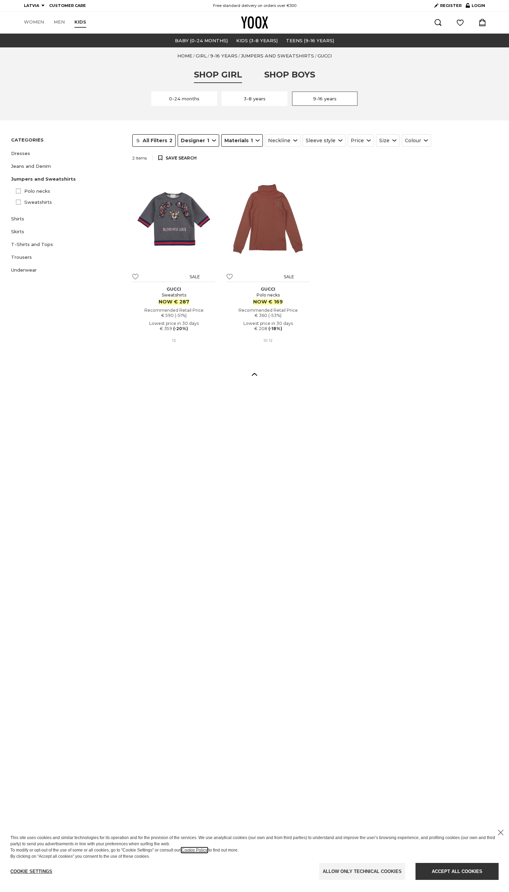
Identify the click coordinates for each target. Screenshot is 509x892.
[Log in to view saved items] (460, 22)
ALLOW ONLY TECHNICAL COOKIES (362, 871)
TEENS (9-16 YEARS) (310, 40)
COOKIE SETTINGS (31, 871)
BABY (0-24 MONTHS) (201, 40)
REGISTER (451, 5)
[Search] (438, 22)
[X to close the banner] (500, 832)
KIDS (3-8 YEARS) (257, 40)
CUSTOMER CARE (67, 5)
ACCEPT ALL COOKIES (457, 871)
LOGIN (475, 7)
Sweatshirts (38, 202)
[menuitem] (34, 22)
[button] (67, 153)
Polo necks (37, 191)
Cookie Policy (194, 850)
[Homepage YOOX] (254, 22)
